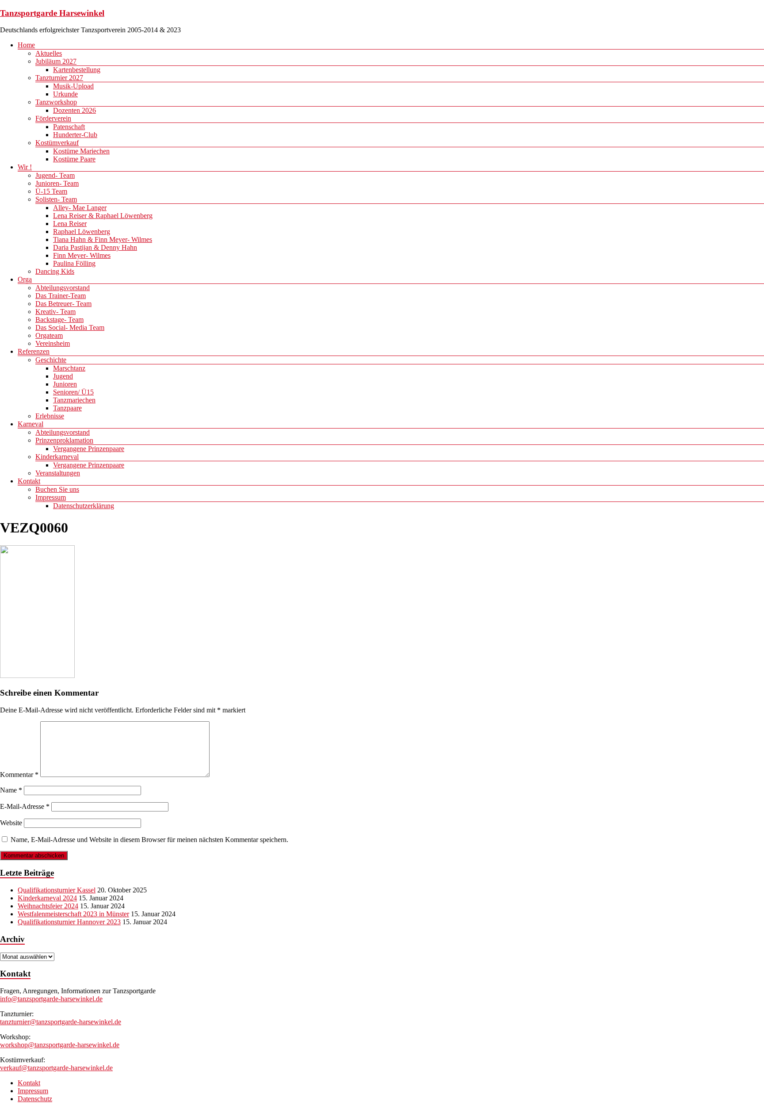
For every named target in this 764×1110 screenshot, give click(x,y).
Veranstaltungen (57, 473)
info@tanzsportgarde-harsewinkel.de (51, 999)
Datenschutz (35, 1098)
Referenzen (34, 351)
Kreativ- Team (55, 311)
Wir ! (25, 167)
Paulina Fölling (74, 263)
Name (11, 790)
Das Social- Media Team (69, 327)
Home (26, 45)
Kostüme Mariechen (81, 151)
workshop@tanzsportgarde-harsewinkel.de (59, 1045)
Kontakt (29, 481)
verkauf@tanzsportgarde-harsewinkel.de (56, 1068)
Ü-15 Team (51, 191)
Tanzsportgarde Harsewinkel (52, 13)
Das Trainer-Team (60, 295)
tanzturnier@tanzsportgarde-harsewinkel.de (60, 1022)
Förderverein (53, 118)
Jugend (63, 376)
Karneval (30, 424)
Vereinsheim (52, 343)
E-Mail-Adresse (25, 806)
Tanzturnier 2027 (59, 77)
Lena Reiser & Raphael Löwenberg (103, 215)
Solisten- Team (56, 199)
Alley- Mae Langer (80, 207)
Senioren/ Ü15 (73, 392)
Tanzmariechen (74, 400)
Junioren (65, 384)
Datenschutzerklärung (83, 505)
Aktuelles (48, 53)
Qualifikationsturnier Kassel (57, 890)
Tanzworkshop (56, 102)
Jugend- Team (55, 175)
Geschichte (50, 360)
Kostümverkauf (57, 142)
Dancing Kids (54, 271)
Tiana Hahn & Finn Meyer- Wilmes (102, 239)
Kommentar (19, 774)
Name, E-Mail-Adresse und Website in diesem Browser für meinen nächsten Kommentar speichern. (149, 839)
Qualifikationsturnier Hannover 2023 (69, 922)
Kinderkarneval (57, 456)
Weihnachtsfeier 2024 (48, 906)
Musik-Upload (73, 86)
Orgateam (49, 335)
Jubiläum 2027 (55, 61)
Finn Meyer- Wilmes (82, 255)
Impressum (50, 497)
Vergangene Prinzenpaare (88, 448)
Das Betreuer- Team (63, 303)
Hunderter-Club (75, 134)
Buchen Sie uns (57, 489)
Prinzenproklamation (64, 440)
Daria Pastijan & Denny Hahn (95, 247)
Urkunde (65, 94)
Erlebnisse (49, 416)
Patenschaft (69, 126)
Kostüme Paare (74, 159)
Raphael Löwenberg (81, 231)
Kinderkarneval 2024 (47, 898)
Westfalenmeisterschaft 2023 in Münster (73, 914)
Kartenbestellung (76, 69)
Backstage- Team (59, 319)
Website (11, 823)
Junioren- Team (57, 183)
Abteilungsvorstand (62, 287)
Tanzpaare (67, 408)
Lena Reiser (70, 223)
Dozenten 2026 (74, 110)
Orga (25, 279)
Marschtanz (69, 368)
